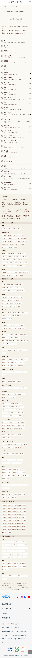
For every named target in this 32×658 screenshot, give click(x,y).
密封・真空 (22, 563)
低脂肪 (23, 541)
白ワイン (20, 434)
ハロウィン (17, 244)
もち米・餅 (25, 312)
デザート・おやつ (11, 397)
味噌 (11, 359)
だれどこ (13, 583)
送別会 (20, 272)
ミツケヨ (10, 587)
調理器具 (4, 469)
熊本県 (14, 529)
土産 (21, 262)
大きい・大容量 (22, 566)
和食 (11, 494)
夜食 (4, 256)
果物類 (4, 325)
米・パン (4, 312)
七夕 (14, 241)
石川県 (19, 514)
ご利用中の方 (6, 618)
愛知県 (14, 517)
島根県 (9, 523)
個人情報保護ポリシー (7, 631)
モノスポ (20, 585)
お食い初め (26, 272)
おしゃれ (10, 556)
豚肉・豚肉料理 (19, 284)
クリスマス (5, 247)
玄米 (20, 312)
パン (9, 315)
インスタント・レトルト (8, 371)
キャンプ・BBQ (15, 275)
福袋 (12, 262)
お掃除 (14, 259)
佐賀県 (4, 529)
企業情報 (4, 613)
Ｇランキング (7, 583)
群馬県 (24, 508)
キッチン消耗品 (6, 487)
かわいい (15, 556)
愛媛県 (14, 526)
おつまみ (19, 256)
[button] (16, 41)
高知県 (19, 526)
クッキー (21, 406)
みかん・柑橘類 (21, 328)
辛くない (10, 554)
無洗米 (14, 312)
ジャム (4, 343)
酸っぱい (20, 554)
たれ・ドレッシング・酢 (8, 362)
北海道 (4, 505)
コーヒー (13, 422)
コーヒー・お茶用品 (7, 463)
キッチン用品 (5, 484)
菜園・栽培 (22, 265)
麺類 (4, 350)
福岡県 (24, 526)
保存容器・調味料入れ (23, 484)
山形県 (4, 508)
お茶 (18, 422)
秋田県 (24, 505)
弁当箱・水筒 (20, 460)
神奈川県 (19, 511)
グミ (12, 415)
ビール (4, 453)
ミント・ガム (5, 415)
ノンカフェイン (6, 547)
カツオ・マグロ (6, 300)
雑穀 (4, 315)
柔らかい (25, 554)
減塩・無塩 (18, 541)
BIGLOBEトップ (6, 642)
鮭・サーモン (19, 297)
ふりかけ (21, 334)
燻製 (12, 337)
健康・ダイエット (16, 387)
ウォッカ (20, 444)
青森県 (9, 505)
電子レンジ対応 (12, 575)
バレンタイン (20, 235)
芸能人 (18, 547)
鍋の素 (20, 381)
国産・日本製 (24, 547)
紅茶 (23, 422)
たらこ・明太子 (18, 303)
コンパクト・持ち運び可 (8, 566)
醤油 (16, 359)
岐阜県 (4, 517)
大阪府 (9, 520)
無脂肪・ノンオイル (7, 544)
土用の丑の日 (5, 244)
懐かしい (4, 556)
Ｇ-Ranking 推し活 (16, 589)
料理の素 (21, 365)
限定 (25, 556)
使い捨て (4, 578)
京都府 (4, 520)
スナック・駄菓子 (18, 415)
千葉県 (9, 511)
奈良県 (19, 520)
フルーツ (4, 397)
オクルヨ (19, 583)
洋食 (9, 497)
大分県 (19, 529)
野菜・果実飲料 (6, 428)
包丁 (19, 475)
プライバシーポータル (21, 631)
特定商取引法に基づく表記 (19, 635)
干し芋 (26, 334)
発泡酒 (22, 453)
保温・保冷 (10, 563)
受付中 (5, 6)
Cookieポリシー (6, 635)
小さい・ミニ (5, 569)
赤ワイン (14, 434)
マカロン (21, 409)
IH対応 (18, 575)
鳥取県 (4, 523)
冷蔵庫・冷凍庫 (16, 469)
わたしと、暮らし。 (6, 585)
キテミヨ (14, 585)
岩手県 (14, 505)
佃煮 (16, 334)
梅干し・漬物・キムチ (7, 340)
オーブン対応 (24, 575)
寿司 (19, 306)
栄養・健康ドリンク (7, 387)
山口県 (24, 523)
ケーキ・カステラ (13, 409)
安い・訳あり (21, 550)
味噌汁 (4, 375)
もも (17, 325)
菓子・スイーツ (6, 403)
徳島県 (4, 526)
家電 (10, 469)
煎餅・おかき (18, 403)
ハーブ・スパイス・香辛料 (20, 362)
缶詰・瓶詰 (10, 334)
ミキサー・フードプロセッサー (9, 475)
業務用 (4, 265)
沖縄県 (9, 532)
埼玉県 (4, 511)
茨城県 (14, 508)
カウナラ (4, 587)
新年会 (9, 235)
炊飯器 (15, 472)
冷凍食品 (4, 394)
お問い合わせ (5, 624)
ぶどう (22, 325)
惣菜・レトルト (6, 337)
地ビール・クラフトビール (13, 453)
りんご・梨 (5, 328)
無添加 (14, 544)
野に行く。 (25, 585)
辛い (15, 554)
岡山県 (14, 523)
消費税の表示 (14, 624)
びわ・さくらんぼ (12, 328)
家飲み (4, 259)
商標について (21, 639)
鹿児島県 (4, 532)
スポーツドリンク (16, 425)
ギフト (15, 272)
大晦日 (15, 247)
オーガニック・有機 (22, 544)
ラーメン (25, 350)
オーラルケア (15, 265)
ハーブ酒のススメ (24, 587)
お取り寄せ (5, 494)
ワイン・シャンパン (7, 434)
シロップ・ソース (6, 365)
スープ (25, 371)
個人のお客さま (6, 604)
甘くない (4, 554)
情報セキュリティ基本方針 (9, 639)
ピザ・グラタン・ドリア (20, 394)
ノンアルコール (17, 447)
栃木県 (19, 508)
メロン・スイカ (11, 325)
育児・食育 (20, 259)
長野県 (4, 514)
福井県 (24, 514)
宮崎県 (24, 529)
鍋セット (4, 381)
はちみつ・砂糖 (25, 340)
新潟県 (9, 514)
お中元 (24, 241)
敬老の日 (12, 244)
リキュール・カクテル (7, 444)
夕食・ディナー (22, 253)
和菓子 (12, 403)
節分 (14, 235)
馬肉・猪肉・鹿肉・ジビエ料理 (9, 290)
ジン (15, 444)
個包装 (16, 566)
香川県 (9, 526)
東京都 (14, 511)
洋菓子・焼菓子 (15, 406)
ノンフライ (13, 547)
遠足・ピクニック (6, 275)
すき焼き (10, 381)
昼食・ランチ (14, 253)
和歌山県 (24, 520)
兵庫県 (14, 520)
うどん (9, 350)
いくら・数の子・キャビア (8, 303)
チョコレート (5, 409)
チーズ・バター (17, 340)
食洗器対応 (5, 575)
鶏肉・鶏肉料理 (6, 287)
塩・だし (26, 359)
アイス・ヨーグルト (15, 412)
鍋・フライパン (25, 475)
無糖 (12, 541)
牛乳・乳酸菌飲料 (14, 428)
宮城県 (19, 505)
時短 (4, 563)
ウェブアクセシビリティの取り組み (11, 628)
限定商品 (14, 497)
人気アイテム (16, 6)
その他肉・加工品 (20, 290)
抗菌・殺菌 (16, 563)
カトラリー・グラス (12, 460)
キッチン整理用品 (13, 484)
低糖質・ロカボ (6, 541)
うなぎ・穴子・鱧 (11, 297)
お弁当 (9, 256)
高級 (16, 550)
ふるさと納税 (5, 262)
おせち (15, 494)
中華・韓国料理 (22, 494)
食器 (4, 460)
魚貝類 (4, 297)
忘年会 (10, 247)
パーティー (10, 272)
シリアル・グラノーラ (12, 343)
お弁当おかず (11, 394)
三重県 (19, 517)
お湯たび (24, 583)
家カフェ (9, 259)
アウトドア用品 (6, 478)
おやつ (14, 256)
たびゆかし (16, 587)
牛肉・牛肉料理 (11, 284)
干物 (14, 306)
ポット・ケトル (22, 472)
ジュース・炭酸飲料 (7, 425)
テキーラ (4, 447)
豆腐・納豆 (18, 337)
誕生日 (4, 272)
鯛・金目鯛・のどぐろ (15, 300)
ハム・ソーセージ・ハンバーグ (17, 287)
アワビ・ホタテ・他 (7, 306)
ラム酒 (25, 444)
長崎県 (9, 529)
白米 (10, 312)
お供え (21, 275)
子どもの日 (23, 238)
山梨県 (24, 511)
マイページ (26, 6)
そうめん (19, 350)
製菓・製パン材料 (16, 315)
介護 (26, 262)
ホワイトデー (12, 238)
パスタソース (14, 365)
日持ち (4, 550)
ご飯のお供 (25, 256)
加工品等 (4, 334)
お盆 (19, 241)
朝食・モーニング (6, 253)
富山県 (14, 514)
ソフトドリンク (6, 422)
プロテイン (22, 428)
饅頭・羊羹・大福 (6, 406)
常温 (20, 556)
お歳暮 (23, 244)
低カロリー (10, 550)
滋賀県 (24, 517)
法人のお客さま (6, 609)
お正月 (4, 235)
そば (14, 350)
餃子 (4, 497)
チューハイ (10, 447)
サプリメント (24, 387)
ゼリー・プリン (6, 412)
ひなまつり (5, 238)
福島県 (9, 508)
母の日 (4, 241)
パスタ (4, 353)
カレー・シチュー (18, 371)
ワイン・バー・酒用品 (17, 463)
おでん (15, 381)
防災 (16, 262)
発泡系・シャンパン (7, 437)
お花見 (17, 238)
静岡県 (9, 517)
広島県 (19, 523)
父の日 (9, 241)
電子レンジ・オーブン (7, 472)
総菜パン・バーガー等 (7, 318)
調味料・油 (5, 359)
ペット (9, 265)
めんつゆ (21, 359)
